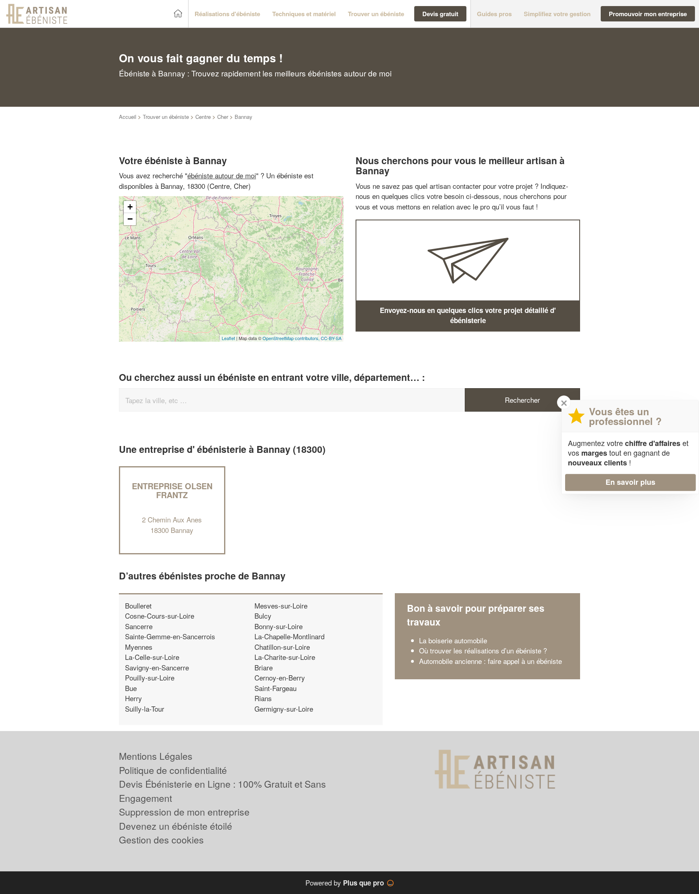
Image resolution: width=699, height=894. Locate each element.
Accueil (127, 116)
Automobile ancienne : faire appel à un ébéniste (490, 661)
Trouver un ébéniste (166, 116)
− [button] (130, 219)
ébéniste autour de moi (221, 175)
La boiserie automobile (453, 640)
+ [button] (130, 207)
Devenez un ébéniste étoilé (175, 826)
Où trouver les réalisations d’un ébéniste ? (483, 650)
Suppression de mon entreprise (184, 811)
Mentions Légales (156, 756)
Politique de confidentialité (173, 770)
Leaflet (228, 338)
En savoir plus (630, 482)
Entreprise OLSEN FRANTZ (172, 490)
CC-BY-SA (331, 338)
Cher (222, 116)
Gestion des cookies (161, 839)
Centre (203, 116)
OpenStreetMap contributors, (292, 338)
